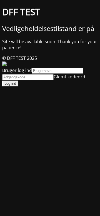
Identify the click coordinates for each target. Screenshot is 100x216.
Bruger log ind (17, 70)
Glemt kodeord (69, 77)
